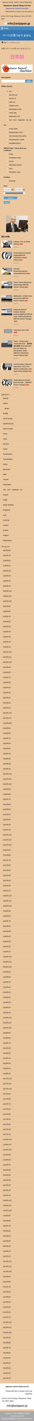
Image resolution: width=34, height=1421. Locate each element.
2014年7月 (7, 1287)
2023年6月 (7, 743)
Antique (6, 535)
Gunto (12, 98)
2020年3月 (7, 941)
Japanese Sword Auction (17, 8)
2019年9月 (7, 972)
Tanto (12, 113)
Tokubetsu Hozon (15, 165)
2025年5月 (7, 627)
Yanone (6, 479)
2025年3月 (7, 637)
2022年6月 (7, 804)
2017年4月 (7, 1119)
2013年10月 (7, 1332)
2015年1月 (7, 1256)
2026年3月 (7, 576)
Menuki (5, 398)
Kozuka (5, 530)
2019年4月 (7, 997)
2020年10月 (7, 906)
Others (5, 403)
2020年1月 (7, 952)
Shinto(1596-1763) (15, 132)
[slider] (4, 193)
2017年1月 (7, 1134)
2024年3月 (7, 698)
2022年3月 (7, 820)
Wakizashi (14, 116)
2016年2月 (7, 1190)
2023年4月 (7, 754)
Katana (13, 106)
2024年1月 (7, 708)
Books (7, 408)
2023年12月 (7, 713)
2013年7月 (7, 1348)
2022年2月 (7, 825)
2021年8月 (7, 855)
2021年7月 (7, 860)
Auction (5, 525)
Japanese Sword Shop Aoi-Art (17, 5)
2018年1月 (7, 1073)
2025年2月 (7, 642)
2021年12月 (7, 835)
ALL (10, 91)
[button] (17, 28)
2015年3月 (7, 1246)
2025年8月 (7, 611)
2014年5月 (7, 1297)
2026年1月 (7, 586)
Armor (5, 434)
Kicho (11, 154)
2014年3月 (7, 1307)
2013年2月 (7, 1373)
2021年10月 (7, 845)
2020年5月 (7, 931)
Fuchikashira (7, 454)
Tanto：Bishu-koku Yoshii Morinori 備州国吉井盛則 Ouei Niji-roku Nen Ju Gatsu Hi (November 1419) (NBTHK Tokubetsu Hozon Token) (23, 348)
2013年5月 (7, 1358)
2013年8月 (7, 1343)
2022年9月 (7, 789)
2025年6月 (7, 621)
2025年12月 (7, 591)
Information (7, 485)
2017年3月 (7, 1124)
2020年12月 (7, 896)
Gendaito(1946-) (15, 143)
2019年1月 (7, 1013)
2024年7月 (7, 677)
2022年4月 (7, 815)
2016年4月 (7, 1180)
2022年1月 (7, 830)
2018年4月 (7, 1058)
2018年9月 (7, 1033)
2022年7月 (7, 799)
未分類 (5, 413)
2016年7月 (7, 1165)
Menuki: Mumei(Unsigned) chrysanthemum (22, 271)
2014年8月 (7, 1282)
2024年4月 (7, 693)
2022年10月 (7, 784)
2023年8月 (7, 733)
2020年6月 (7, 926)
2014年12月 (7, 1261)
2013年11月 (7, 1327)
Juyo (10, 168)
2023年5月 (7, 748)
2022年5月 (7, 809)
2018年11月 (7, 1023)
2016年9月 (7, 1155)
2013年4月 (7, 1363)
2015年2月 (7, 1251)
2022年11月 (7, 779)
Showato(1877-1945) (16, 140)
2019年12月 (7, 957)
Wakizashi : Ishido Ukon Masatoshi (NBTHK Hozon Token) (23, 298)
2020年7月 (7, 921)
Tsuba (5, 449)
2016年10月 (7, 1150)
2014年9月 (7, 1277)
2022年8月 (7, 794)
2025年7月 (7, 616)
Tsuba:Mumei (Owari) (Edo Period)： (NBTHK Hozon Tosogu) (23, 382)
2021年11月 (7, 840)
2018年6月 (7, 1048)
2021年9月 (7, 850)
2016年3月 (7, 1185)
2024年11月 (7, 657)
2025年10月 (7, 601)
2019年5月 (7, 992)
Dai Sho (13, 95)
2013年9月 (7, 1338)
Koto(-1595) (13, 129)
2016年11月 (7, 1145)
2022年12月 (7, 774)
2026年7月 (7, 555)
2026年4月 (7, 571)
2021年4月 (7, 875)
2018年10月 (7, 1028)
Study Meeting (8, 505)
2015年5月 (7, 1236)
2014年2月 (7, 1312)
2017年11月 (7, 1084)
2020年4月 (7, 936)
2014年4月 (7, 1302)
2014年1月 (7, 1317)
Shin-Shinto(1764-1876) (17, 136)
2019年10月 (7, 967)
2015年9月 (7, 1216)
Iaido (12, 102)
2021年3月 (7, 880)
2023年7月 (7, 738)
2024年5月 (7, 688)
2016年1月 (7, 1195)
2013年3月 (7, 1368)
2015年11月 (7, 1205)
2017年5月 (7, 1114)
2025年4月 (7, 632)
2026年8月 (7, 550)
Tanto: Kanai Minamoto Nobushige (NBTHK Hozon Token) (23, 285)
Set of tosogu (8, 419)
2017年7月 (7, 1104)
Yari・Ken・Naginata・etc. (20, 120)
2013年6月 (7, 1353)
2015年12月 (7, 1200)
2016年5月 (7, 1175)
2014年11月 (7, 1266)
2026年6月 (7, 561)
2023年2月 (7, 764)
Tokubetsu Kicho (15, 158)
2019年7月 (7, 982)
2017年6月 (7, 1109)
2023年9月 (7, 728)
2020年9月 (7, 911)
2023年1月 (7, 769)
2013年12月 (7, 1322)
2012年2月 (7, 1378)
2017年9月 (7, 1094)
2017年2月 (7, 1129)
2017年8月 (7, 1099)
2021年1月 (7, 891)
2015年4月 (7, 1241)
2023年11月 (7, 718)
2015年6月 (7, 1231)
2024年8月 (7, 672)
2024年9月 (7, 667)
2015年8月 (7, 1221)
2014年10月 (7, 1271)
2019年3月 (7, 1002)
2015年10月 (7, 1211)
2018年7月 (7, 1043)
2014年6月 (7, 1292)
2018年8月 (7, 1038)
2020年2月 (7, 946)
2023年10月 (7, 723)
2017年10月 (7, 1089)
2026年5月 (7, 566)
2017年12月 (7, 1079)
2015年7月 (7, 1226)
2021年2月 (7, 886)
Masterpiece (15, 109)
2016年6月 (7, 1170)
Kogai (5, 500)
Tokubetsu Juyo (14, 172)
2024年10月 (7, 662)
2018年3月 (7, 1063)
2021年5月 (7, 870)
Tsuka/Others (8, 459)
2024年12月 (7, 652)
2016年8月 (7, 1160)
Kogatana (6, 510)
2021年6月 (7, 865)
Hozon (11, 161)
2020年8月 (7, 916)
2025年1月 (7, 647)
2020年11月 (7, 901)
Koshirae (12, 181)
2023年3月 (7, 759)
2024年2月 (7, 703)
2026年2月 (7, 581)
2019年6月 (7, 987)
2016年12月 (7, 1140)
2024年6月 (7, 682)
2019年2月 (7, 1007)
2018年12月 (7, 1018)
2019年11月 (7, 962)
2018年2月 (7, 1068)
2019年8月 (7, 977)
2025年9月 (7, 606)
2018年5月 (7, 1053)
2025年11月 (7, 596)
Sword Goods (8, 429)
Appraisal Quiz (8, 424)
